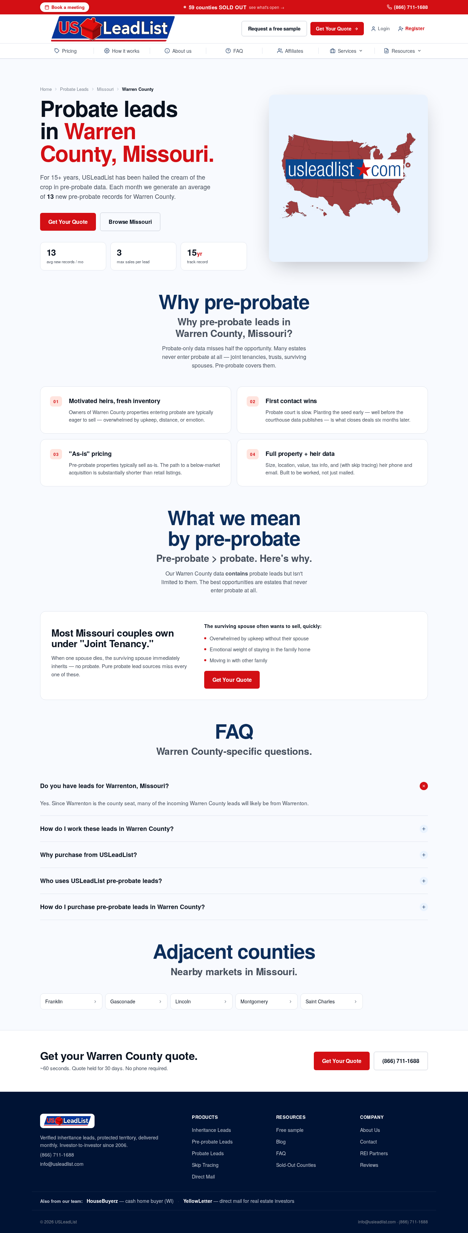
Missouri (105, 89)
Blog (281, 1141)
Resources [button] (403, 50)
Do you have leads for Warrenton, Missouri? (104, 785)
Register (414, 28)
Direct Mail (203, 1176)
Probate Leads (74, 89)
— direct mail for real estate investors (238, 1200)
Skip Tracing (205, 1164)
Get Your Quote (334, 28)
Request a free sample (274, 28)
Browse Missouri (130, 222)
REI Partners (374, 1153)
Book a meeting (68, 7)
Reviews (369, 1164)
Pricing (69, 50)
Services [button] (347, 50)
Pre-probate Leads (212, 1141)
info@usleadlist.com (62, 1163)
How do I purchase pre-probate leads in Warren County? (122, 906)
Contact (368, 1141)
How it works (125, 50)
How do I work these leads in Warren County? (107, 828)
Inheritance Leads (211, 1129)
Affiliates (294, 50)
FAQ (238, 50)
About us (182, 50)
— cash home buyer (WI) (130, 1200)
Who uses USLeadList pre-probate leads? (101, 880)
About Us (370, 1129)
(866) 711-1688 (411, 6)
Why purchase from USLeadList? (88, 854)
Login (384, 28)
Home (46, 89)
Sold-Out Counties (296, 1164)
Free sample (290, 1129)
